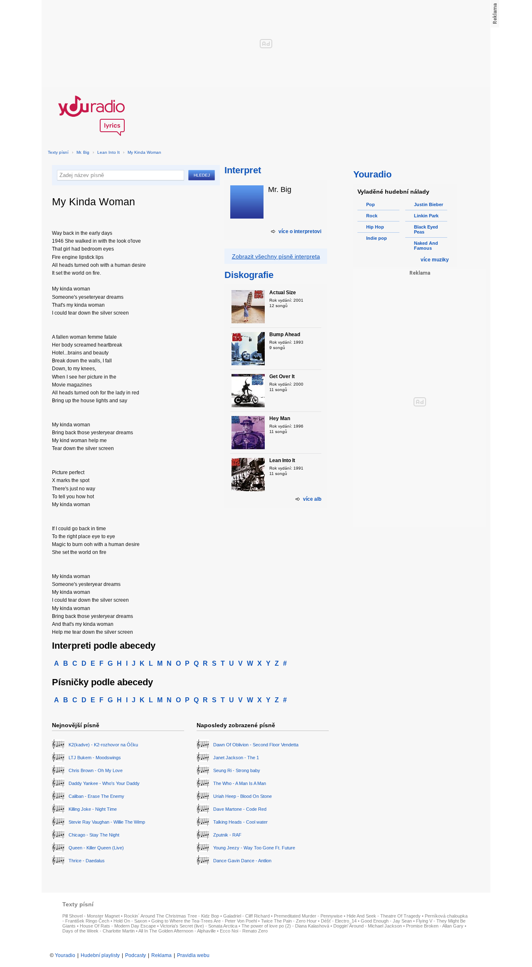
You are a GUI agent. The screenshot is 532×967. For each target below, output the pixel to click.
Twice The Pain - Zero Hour (289, 920)
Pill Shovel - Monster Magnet (91, 915)
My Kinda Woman (144, 152)
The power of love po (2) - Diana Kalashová (285, 925)
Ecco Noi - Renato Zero (244, 930)
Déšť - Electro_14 (339, 920)
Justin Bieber (428, 204)
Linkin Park (426, 215)
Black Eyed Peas (426, 229)
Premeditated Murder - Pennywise (308, 915)
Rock (371, 215)
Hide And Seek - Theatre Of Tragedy (384, 915)
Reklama (161, 955)
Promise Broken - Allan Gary (434, 925)
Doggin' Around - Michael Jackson (367, 925)
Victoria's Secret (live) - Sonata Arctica (198, 925)
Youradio (65, 955)
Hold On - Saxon (130, 920)
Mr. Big (82, 152)
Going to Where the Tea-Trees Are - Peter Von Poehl (204, 920)
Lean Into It (108, 152)
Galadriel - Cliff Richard (246, 915)
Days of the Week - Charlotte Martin (98, 930)
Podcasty (135, 955)
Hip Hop (375, 226)
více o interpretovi (299, 231)
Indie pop (376, 238)
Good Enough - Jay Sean (386, 920)
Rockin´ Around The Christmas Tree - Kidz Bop (171, 915)
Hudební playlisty (100, 955)
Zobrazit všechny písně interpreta (276, 256)
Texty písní (58, 152)
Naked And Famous (426, 246)
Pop (370, 204)
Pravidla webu (193, 955)
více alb (312, 499)
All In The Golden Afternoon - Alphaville (177, 930)
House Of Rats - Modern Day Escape (118, 925)
